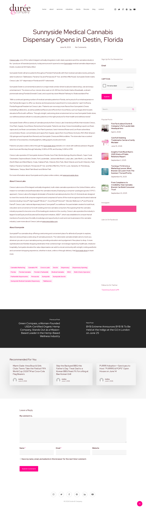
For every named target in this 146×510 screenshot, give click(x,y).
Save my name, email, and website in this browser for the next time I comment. (54, 459)
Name (22, 448)
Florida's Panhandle (41, 272)
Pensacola (35, 276)
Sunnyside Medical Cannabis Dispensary (25, 281)
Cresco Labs (14, 60)
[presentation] (118, 86)
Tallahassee (47, 281)
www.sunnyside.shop (70, 175)
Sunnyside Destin (59, 276)
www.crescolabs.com (50, 221)
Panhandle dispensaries (19, 276)
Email (104, 66)
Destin (55, 267)
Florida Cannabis (25, 272)
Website (95, 448)
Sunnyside (68, 63)
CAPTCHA (106, 79)
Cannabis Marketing (18, 267)
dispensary (65, 267)
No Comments (80, 47)
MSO (69, 272)
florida (13, 272)
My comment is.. (26, 416)
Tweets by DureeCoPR (110, 290)
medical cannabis (58, 272)
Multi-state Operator (82, 272)
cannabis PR (32, 267)
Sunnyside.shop (50, 146)
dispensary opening (79, 267)
